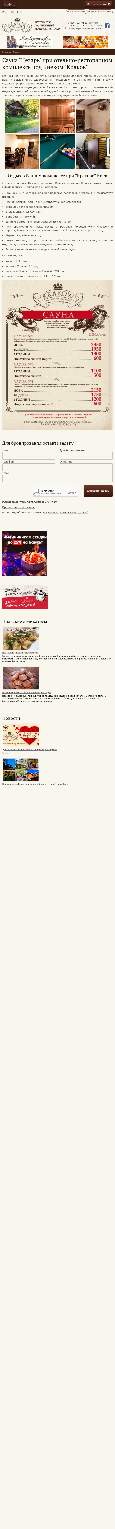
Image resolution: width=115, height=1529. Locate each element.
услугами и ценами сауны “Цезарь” (65, 512)
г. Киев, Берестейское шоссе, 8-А (85, 28)
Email (5, 472)
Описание (66, 461)
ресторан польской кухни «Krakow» (84, 226)
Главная (6, 52)
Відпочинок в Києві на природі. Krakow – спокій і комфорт (35, 784)
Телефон (9, 461)
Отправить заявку (98, 490)
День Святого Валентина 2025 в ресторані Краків (29, 749)
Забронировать (96, 4)
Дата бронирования (72, 450)
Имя (6, 450)
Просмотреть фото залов (18, 507)
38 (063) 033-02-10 (78, 22)
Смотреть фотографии (101, 12)
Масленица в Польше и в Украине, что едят (26, 692)
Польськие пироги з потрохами (20, 652)
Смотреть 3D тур (77, 12)
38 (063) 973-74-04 (78, 25)
